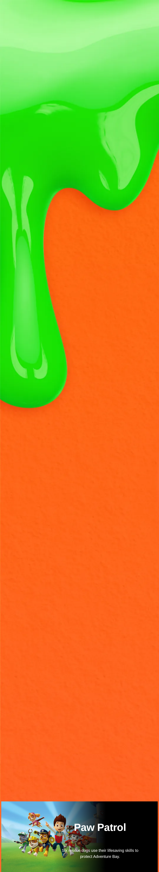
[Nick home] (11, 5)
